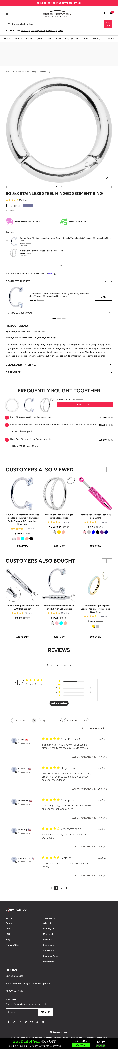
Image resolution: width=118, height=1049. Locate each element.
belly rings (35, 30)
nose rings (25, 30)
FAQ (8, 934)
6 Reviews (23, 200)
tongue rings (51, 30)
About (9, 928)
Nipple (18, 38)
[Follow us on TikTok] (37, 1022)
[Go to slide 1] (56, 186)
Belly (29, 38)
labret (42, 30)
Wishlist (47, 923)
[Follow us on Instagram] (20, 1022)
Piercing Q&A (12, 945)
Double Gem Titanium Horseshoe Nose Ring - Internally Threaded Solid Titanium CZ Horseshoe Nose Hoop (22, 519)
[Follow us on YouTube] (32, 1022)
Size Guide (48, 945)
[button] (104, 469)
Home (8, 71)
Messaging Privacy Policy (97, 1038)
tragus (60, 30)
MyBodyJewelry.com (59, 1032)
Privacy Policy (77, 1038)
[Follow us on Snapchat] (43, 1022)
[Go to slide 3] (61, 186)
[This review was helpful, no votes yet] (99, 756)
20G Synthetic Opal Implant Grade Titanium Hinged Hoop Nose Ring (95, 608)
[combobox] (50, 720)
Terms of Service (61, 1038)
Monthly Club (49, 928)
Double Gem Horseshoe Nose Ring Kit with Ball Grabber (59, 607)
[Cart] (110, 14)
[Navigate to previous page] (51, 888)
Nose (7, 38)
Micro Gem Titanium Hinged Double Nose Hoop (59, 516)
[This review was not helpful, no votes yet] (104, 756)
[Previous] (7, 187)
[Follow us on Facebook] (9, 1022)
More (110, 38)
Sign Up (45, 1012)
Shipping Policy (50, 956)
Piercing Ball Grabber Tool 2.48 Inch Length (95, 516)
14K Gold (98, 38)
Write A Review (59, 703)
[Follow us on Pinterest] (26, 1022)
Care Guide (48, 950)
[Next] (111, 187)
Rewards (47, 939)
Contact (10, 923)
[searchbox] (21, 720)
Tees (48, 38)
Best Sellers (72, 38)
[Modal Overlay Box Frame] (59, 1043)
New (58, 38)
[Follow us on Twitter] (14, 1022)
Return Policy (49, 961)
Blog (8, 939)
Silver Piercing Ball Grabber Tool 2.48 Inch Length (22, 607)
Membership (49, 934)
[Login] (104, 13)
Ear (86, 38)
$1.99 (39, 38)
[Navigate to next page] (67, 888)
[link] (14, 538)
